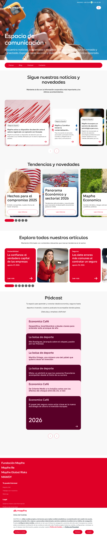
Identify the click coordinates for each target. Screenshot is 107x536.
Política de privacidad (10, 507)
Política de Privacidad (72, 527)
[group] (20, 265)
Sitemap (5, 494)
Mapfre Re (7, 467)
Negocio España (13, 125)
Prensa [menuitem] (11, 65)
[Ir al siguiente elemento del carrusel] (56, 436)
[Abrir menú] (99, 8)
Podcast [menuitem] (30, 65)
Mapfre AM (6, 487)
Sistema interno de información (14, 504)
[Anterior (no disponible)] (50, 151)
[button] (9, 220)
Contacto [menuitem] (42, 65)
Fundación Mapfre (13, 463)
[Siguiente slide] (56, 151)
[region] (53, 267)
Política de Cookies (56, 527)
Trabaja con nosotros (10, 491)
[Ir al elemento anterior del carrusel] (50, 436)
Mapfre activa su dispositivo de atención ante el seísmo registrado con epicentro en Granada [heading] (26, 131)
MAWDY (6, 477)
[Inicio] (8, 7)
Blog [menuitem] (20, 65)
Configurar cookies (20, 532)
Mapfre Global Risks (14, 472)
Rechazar (77, 532)
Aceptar (89, 532)
